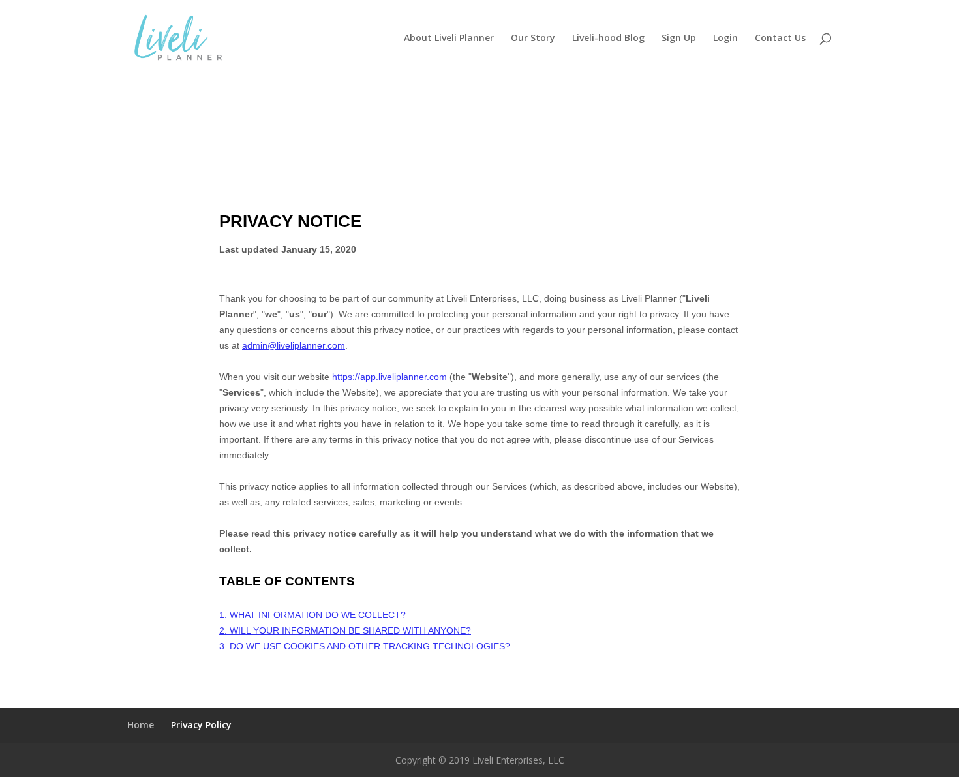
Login (725, 38)
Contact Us (780, 38)
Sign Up (679, 38)
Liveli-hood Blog (608, 38)
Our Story (533, 38)
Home (140, 725)
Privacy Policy (201, 725)
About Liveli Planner (449, 38)
